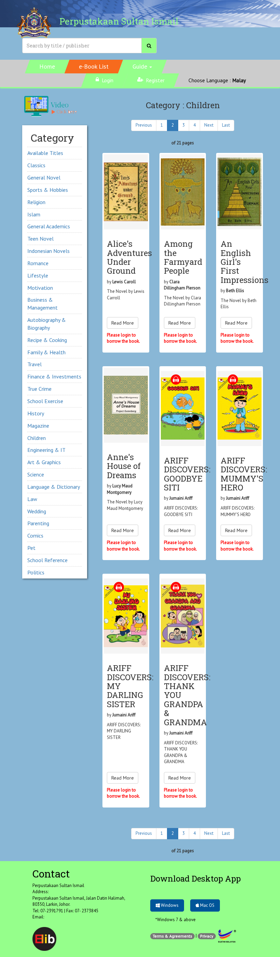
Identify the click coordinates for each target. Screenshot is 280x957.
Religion (36, 202)
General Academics (48, 226)
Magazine (38, 425)
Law (32, 499)
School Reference (47, 560)
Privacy (206, 936)
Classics (36, 165)
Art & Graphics (44, 462)
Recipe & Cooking (47, 340)
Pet (31, 547)
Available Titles (45, 152)
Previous (144, 125)
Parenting (38, 523)
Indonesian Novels (48, 250)
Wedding (36, 511)
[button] (142, 66)
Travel (34, 364)
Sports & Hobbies (47, 189)
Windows (169, 905)
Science (35, 474)
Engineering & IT (46, 449)
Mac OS (206, 905)
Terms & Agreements (172, 936)
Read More (122, 323)
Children (36, 437)
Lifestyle (37, 275)
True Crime (39, 388)
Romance (37, 263)
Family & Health (46, 352)
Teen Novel (40, 238)
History (35, 413)
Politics (35, 572)
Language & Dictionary (53, 486)
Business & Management (42, 303)
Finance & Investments (54, 376)
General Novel (43, 177)
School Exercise (45, 401)
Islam (33, 214)
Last (226, 125)
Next (208, 125)
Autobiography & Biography (46, 323)
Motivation (40, 287)
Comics (35, 535)
